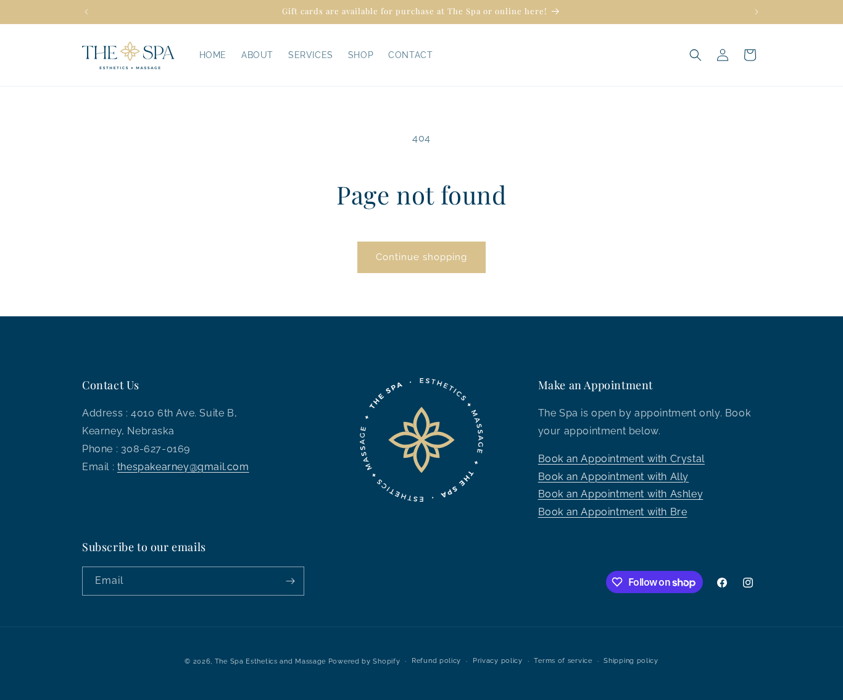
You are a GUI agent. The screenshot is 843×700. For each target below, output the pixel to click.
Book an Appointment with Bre (612, 512)
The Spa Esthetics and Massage (270, 661)
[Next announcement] (756, 11)
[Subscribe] (290, 581)
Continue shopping (421, 257)
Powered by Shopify (364, 661)
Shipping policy (631, 661)
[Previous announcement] (86, 11)
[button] (695, 55)
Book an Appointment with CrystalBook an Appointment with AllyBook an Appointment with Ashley (621, 476)
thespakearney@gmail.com (183, 467)
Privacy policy (498, 661)
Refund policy (436, 661)
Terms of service (563, 661)
